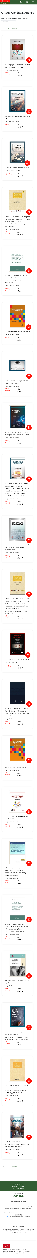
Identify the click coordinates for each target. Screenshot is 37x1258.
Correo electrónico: (8, 1212)
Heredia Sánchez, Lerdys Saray (13, 611)
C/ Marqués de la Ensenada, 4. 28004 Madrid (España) (18, 1229)
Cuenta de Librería (17, 1185)
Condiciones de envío (18, 1188)
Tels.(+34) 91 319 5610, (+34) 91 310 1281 (18, 1231)
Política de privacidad (18, 1186)
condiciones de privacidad (22, 1216)
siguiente (14, 28)
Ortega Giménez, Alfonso (12, 70)
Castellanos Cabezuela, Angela (13, 1037)
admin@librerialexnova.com (18, 1232)
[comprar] (29, 39)
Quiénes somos (17, 1183)
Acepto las (19, 1216)
